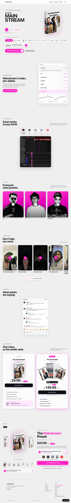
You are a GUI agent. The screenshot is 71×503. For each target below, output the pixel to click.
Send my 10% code (35, 264)
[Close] (46, 236)
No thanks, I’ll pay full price (35, 266)
